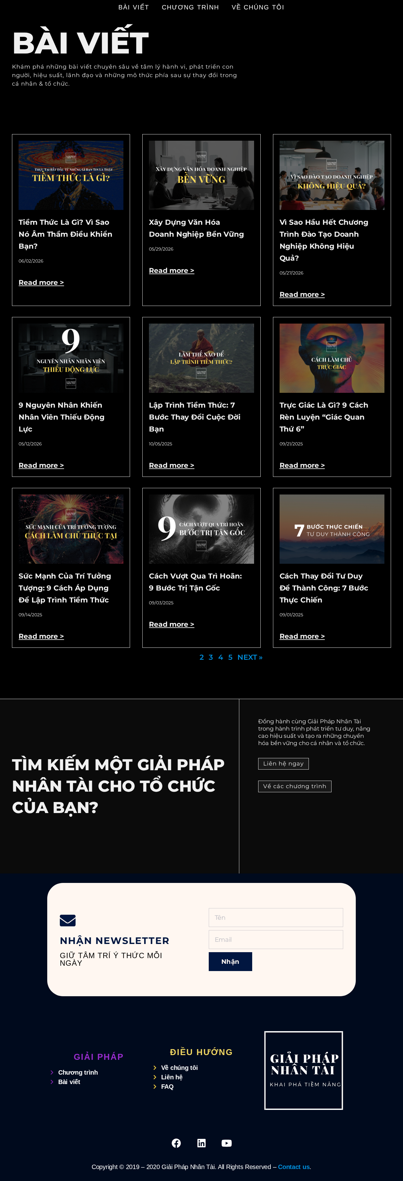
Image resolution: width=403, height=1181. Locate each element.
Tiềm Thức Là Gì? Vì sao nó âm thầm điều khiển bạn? (65, 234)
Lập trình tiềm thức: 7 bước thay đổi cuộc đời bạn (194, 417)
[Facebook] (176, 1143)
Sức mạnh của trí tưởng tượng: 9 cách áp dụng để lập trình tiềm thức (65, 588)
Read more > (41, 282)
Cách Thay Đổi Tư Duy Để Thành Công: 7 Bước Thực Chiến (324, 588)
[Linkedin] (201, 1143)
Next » (249, 657)
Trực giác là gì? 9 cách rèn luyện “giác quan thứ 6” (324, 417)
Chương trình (190, 7)
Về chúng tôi (258, 7)
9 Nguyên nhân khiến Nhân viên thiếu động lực (61, 417)
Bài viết (133, 7)
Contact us (293, 1166)
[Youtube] (226, 1143)
